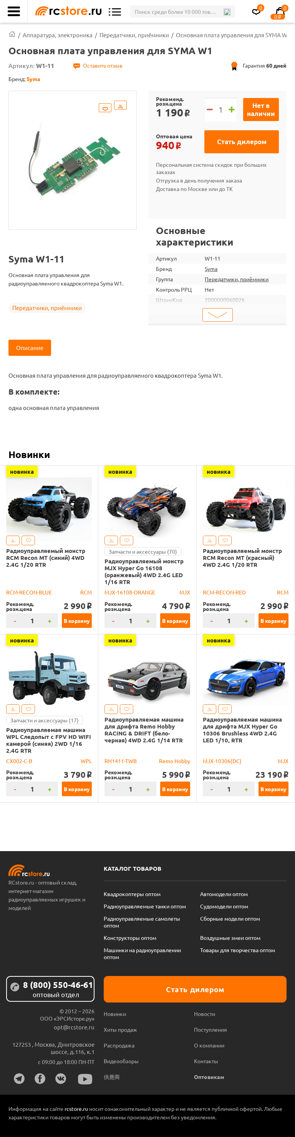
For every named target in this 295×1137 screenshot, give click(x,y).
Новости (204, 1013)
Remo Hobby (174, 761)
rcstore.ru (77, 1108)
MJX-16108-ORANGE (129, 592)
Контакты (206, 1060)
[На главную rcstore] (66, 11)
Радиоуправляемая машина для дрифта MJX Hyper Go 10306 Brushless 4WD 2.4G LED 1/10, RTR (242, 730)
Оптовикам (209, 1076)
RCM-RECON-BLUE (29, 592)
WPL (86, 761)
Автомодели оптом (224, 893)
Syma (211, 268)
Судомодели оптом (224, 906)
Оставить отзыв (103, 65)
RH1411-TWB (120, 761)
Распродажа (119, 1045)
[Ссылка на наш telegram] (19, 1078)
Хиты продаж (120, 1029)
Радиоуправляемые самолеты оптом (142, 922)
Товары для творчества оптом (237, 949)
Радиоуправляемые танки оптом (145, 906)
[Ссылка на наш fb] (40, 1078)
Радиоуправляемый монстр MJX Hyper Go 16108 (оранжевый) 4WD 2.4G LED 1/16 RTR (144, 571)
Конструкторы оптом (130, 937)
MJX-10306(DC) (222, 761)
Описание (29, 347)
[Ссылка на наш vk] (60, 1078)
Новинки (29, 454)
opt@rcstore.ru (74, 1027)
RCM (86, 592)
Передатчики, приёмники (47, 307)
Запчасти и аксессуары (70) (143, 551)
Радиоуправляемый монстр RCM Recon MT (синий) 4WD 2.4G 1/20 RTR (45, 557)
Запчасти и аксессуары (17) (44, 720)
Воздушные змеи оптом (230, 937)
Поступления (210, 1029)
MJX (184, 592)
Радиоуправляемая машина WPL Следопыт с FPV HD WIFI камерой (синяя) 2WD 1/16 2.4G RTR (48, 740)
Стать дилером (242, 142)
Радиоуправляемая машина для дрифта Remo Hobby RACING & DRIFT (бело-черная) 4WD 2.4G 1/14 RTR (144, 730)
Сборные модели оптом (230, 918)
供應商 (112, 1076)
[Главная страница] (12, 34)
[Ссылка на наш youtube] (85, 1079)
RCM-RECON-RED (224, 592)
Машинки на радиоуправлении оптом (142, 953)
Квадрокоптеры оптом (132, 893)
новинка (22, 471)
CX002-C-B (19, 761)
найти (227, 12)
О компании (209, 1045)
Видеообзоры (121, 1060)
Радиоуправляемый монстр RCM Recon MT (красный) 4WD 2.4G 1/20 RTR (242, 557)
